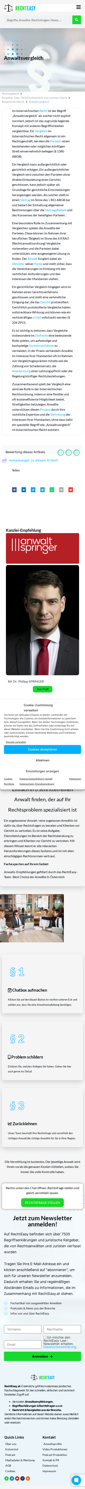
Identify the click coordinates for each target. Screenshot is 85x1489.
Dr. (15, 681)
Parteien (56, 141)
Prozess (45, 409)
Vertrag (25, 200)
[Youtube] (17, 1478)
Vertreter (18, 264)
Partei (38, 264)
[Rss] (28, 1478)
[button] (14, 489)
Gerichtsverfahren (41, 345)
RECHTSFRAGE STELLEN (42, 1202)
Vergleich (41, 131)
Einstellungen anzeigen (42, 771)
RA (10, 681)
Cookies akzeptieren (42, 749)
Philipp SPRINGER (31, 681)
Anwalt (33, 258)
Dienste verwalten (16, 742)
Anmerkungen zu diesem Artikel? (33, 460)
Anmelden (42, 1356)
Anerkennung (21, 371)
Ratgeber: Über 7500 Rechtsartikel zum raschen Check (34, 97)
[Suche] (76, 19)
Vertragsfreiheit (55, 210)
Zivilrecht (41, 335)
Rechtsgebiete (10, 93)
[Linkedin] (12, 1478)
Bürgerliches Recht (13, 101)
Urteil (37, 317)
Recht (43, 111)
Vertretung (57, 414)
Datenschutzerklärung (59, 1347)
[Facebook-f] (6, 1478)
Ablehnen (42, 760)
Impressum (75, 778)
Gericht (45, 302)
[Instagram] (22, 1478)
